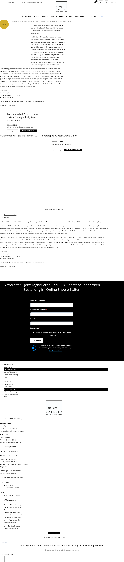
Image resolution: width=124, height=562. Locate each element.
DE (112, 2)
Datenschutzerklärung (11, 375)
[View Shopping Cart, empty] (95, 2)
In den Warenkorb (28, 130)
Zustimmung (34, 328)
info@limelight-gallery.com (35, 2)
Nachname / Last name (38, 310)
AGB (5, 377)
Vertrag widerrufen (10, 369)
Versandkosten (66, 144)
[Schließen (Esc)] (17, 557)
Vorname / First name (37, 300)
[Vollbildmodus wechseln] (7, 557)
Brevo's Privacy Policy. (55, 351)
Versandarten (8, 367)
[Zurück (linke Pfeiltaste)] (2, 560)
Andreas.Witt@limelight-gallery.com (11, 442)
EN (115, 2)
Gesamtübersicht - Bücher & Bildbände (12, 21)
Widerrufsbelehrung (10, 372)
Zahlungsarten (8, 364)
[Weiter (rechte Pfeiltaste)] (7, 560)
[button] (85, 16)
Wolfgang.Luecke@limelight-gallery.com (12, 431)
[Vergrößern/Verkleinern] (2, 557)
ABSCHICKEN (37, 340)
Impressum (7, 362)
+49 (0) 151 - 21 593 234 (17, 2)
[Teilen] (12, 557)
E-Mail (32, 319)
